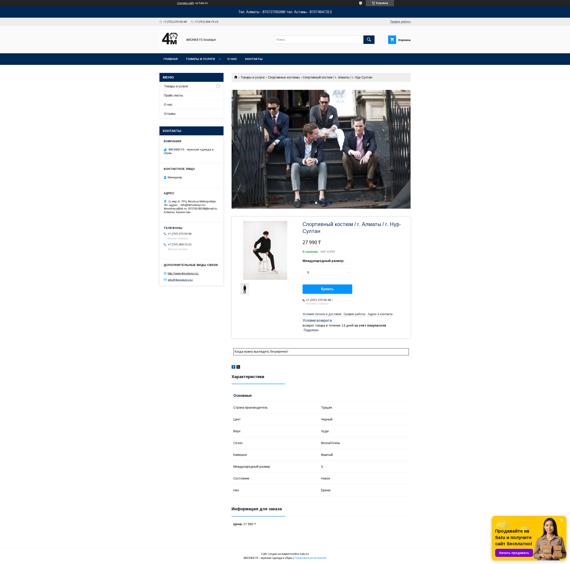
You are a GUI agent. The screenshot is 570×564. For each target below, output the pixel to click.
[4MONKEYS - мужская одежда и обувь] (170, 47)
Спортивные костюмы (284, 77)
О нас (232, 59)
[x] (238, 367)
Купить (327, 289)
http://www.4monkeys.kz (183, 273)
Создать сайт (185, 3)
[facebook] (233, 367)
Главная (170, 59)
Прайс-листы (173, 95)
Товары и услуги (200, 59)
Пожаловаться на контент (310, 558)
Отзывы (169, 113)
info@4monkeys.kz (180, 279)
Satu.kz (304, 554)
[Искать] (369, 39)
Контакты (254, 59)
